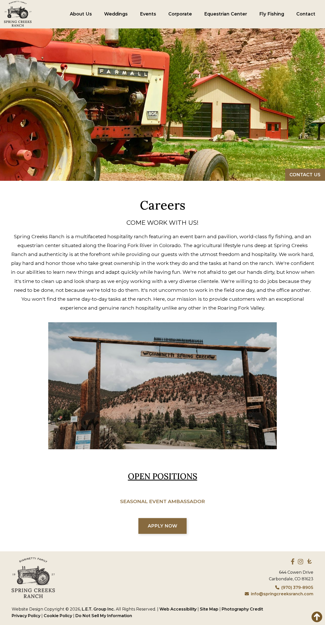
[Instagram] (300, 561)
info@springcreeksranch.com (282, 593)
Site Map (209, 609)
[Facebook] (293, 561)
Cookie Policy (58, 615)
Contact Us (304, 174)
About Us (81, 14)
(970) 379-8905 (297, 587)
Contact (305, 14)
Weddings (116, 14)
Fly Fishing (271, 14)
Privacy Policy (26, 615)
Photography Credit (242, 609)
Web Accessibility (178, 609)
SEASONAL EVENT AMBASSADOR (162, 501)
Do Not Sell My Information (103, 615)
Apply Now (162, 525)
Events (148, 14)
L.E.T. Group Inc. (98, 609)
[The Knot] (309, 561)
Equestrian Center (225, 14)
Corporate (180, 14)
